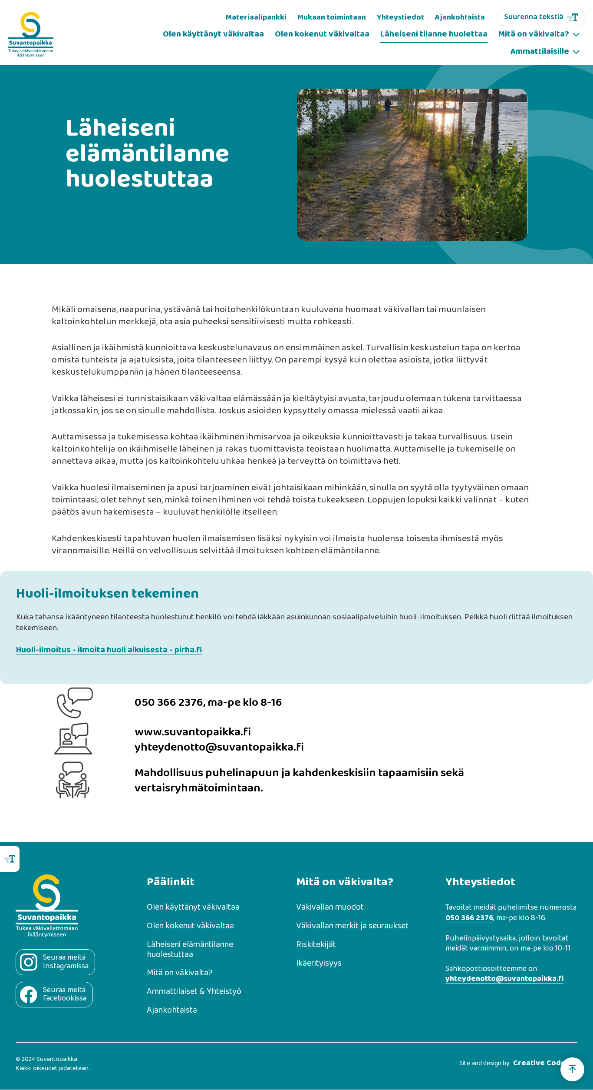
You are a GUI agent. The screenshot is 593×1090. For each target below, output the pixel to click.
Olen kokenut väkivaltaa (322, 34)
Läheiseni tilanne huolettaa (434, 34)
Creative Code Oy (545, 1063)
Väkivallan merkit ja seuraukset (352, 926)
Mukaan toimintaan (331, 17)
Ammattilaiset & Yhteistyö (194, 992)
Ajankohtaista (460, 17)
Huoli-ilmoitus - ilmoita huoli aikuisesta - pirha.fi (109, 650)
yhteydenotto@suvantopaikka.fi (504, 979)
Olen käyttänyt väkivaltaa (213, 34)
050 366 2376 (469, 918)
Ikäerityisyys (319, 964)
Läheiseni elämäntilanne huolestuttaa (190, 950)
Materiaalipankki (256, 17)
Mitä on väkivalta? (179, 973)
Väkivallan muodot (330, 908)
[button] (539, 34)
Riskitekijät (316, 945)
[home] (30, 34)
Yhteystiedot (400, 17)
